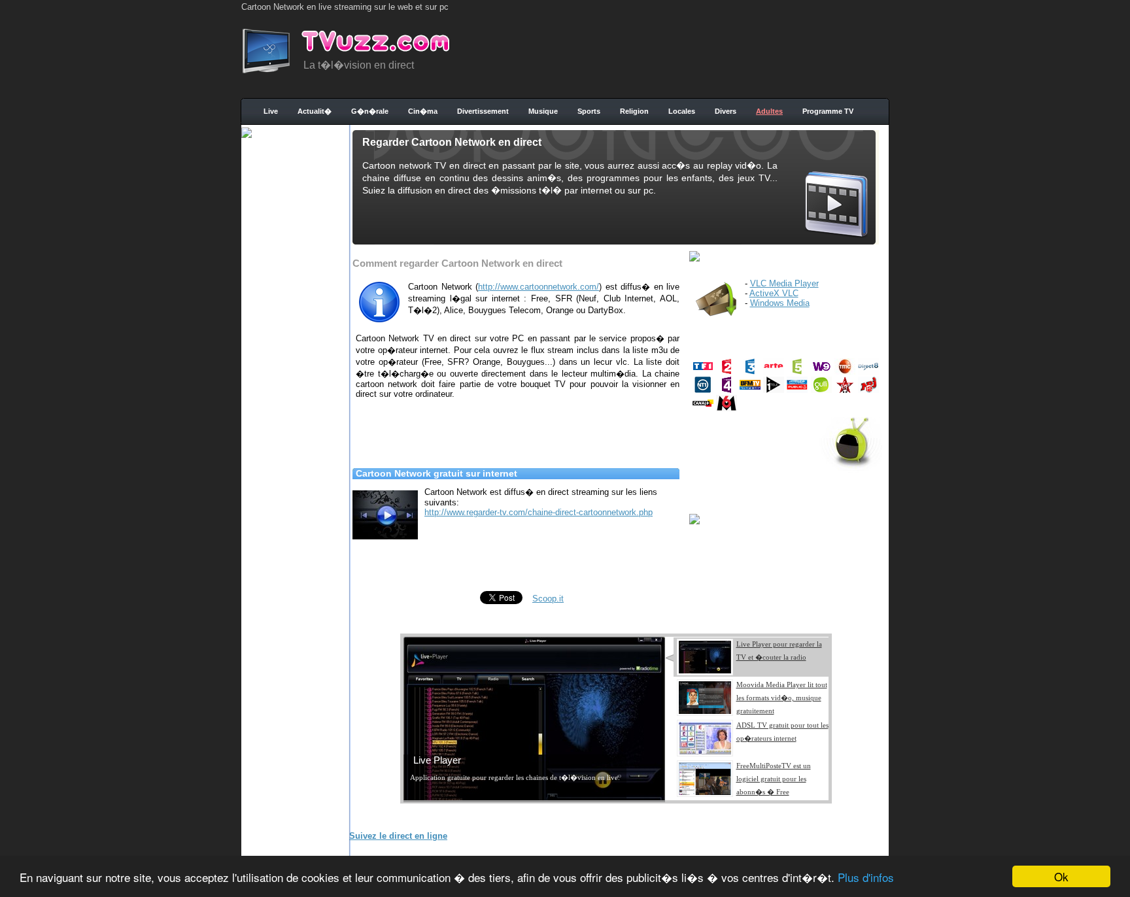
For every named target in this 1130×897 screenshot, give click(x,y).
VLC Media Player (784, 283)
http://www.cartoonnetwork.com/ (538, 287)
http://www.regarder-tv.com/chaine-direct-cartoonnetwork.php (538, 512)
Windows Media (780, 303)
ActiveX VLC (773, 293)
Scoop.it (548, 598)
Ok (1061, 876)
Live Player (437, 760)
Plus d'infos (866, 877)
